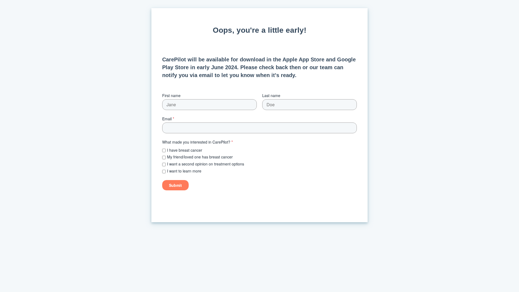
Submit (175, 185)
